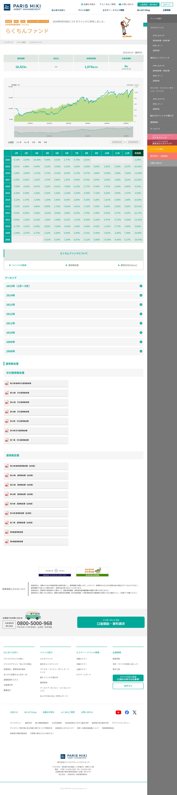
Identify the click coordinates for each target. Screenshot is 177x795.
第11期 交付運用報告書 (19, 402)
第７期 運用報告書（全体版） (22, 522)
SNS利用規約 (57, 723)
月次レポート (158, 45)
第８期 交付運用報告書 (18, 430)
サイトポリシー (16, 723)
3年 (39, 142)
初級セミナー (81, 658)
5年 (45, 142)
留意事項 (156, 50)
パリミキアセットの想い (14, 658)
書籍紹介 (7, 690)
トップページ (8, 42)
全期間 (11, 142)
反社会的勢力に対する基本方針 (77, 723)
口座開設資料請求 (148, 4)
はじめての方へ (58, 10)
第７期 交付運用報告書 (19, 440)
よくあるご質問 (108, 4)
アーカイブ (155, 128)
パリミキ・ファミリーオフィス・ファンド (162, 89)
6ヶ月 (26, 142)
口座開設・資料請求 (111, 622)
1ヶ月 (19, 142)
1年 (33, 142)
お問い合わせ (128, 4)
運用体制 (154, 122)
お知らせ (14, 712)
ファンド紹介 (84, 10)
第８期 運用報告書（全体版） (21, 513)
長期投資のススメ (11, 679)
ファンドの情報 (19, 265)
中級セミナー (81, 664)
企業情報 (167, 10)
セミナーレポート (83, 674)
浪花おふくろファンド (160, 57)
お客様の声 (8, 685)
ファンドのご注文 (128, 678)
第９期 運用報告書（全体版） (22, 503)
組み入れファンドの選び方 (162, 115)
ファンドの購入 (157, 149)
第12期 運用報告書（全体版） (22, 475)
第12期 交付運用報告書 (19, 392)
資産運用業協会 (108, 728)
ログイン (167, 4)
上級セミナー (81, 669)
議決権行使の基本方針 (100, 723)
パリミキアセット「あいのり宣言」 (18, 664)
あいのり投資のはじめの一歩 (15, 674)
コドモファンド (157, 27)
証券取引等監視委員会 (18, 733)
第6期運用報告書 (16, 532)
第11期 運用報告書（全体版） (22, 485)
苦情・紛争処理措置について (88, 728)
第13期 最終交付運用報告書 (20, 383)
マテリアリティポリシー (121, 723)
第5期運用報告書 (16, 541)
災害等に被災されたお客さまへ (42, 733)
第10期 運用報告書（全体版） (22, 494)
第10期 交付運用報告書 (19, 411)
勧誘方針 (28, 723)
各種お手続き (89, 4)
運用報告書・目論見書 (161, 40)
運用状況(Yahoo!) (129, 265)
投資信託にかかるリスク (64, 728)
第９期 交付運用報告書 (19, 421)
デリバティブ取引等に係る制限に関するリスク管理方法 (31, 728)
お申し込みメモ (159, 35)
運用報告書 (73, 265)
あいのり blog (143, 10)
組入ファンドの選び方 (49, 677)
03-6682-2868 (71, 769)
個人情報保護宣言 (42, 723)
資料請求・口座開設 (159, 156)
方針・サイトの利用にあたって (125, 664)
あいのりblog (30, 712)
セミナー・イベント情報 (113, 10)
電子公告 (116, 669)
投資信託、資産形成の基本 (14, 669)
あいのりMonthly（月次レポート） (54, 696)
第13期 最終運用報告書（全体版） (23, 466)
